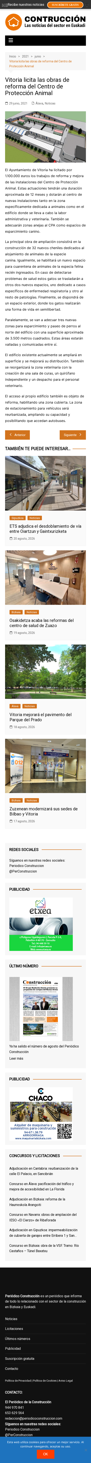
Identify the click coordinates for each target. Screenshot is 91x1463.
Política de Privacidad (18, 1380)
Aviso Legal (65, 1380)
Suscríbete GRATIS (65, 4)
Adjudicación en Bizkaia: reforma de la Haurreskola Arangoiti (37, 1202)
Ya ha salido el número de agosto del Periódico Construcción (44, 1049)
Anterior (20, 435)
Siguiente (70, 435)
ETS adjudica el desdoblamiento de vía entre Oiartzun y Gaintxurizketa (45, 529)
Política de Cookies (44, 1380)
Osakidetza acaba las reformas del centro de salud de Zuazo (42, 623)
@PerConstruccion (23, 871)
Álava (39, 103)
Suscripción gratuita (19, 1359)
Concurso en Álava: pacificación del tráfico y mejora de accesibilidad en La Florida (41, 1186)
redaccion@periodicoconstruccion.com (33, 1418)
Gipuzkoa (17, 518)
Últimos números (17, 1339)
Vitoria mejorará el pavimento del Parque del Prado (41, 717)
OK (45, 1454)
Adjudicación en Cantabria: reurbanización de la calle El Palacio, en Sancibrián (43, 1171)
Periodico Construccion (26, 866)
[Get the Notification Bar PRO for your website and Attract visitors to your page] (4, 4)
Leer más (16, 1058)
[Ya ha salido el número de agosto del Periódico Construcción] (41, 1010)
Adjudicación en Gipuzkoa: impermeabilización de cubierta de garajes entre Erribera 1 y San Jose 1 (43, 1233)
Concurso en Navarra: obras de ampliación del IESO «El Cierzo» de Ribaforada (43, 1217)
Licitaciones (14, 1329)
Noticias (50, 103)
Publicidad (13, 1349)
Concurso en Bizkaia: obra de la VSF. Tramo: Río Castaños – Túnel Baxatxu (44, 1248)
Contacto (11, 1369)
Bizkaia (16, 612)
